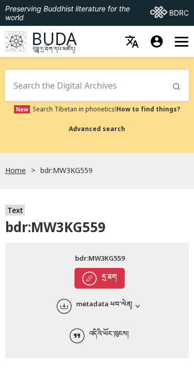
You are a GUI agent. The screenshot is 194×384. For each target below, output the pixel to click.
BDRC (169, 12)
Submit (176, 87)
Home (15, 170)
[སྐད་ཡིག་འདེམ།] (132, 41)
